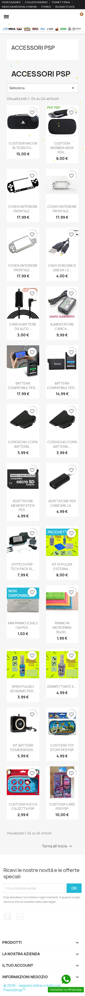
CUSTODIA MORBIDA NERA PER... (62, 147)
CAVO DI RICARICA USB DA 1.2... (62, 267)
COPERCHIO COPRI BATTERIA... (23, 444)
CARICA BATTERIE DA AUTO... (22, 326)
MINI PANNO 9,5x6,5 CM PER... (23, 625)
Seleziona (42, 88)
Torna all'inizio (57, 846)
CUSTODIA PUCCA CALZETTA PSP (23, 806)
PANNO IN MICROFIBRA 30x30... (62, 627)
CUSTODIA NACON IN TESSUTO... (23, 145)
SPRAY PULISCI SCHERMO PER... (23, 688)
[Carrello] (79, 17)
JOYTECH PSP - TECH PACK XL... (22, 566)
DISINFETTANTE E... (62, 686)
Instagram (20, 916)
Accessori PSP (33, 48)
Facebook (7, 916)
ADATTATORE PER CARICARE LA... (62, 503)
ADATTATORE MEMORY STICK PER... (23, 505)
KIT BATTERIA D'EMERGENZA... (23, 747)
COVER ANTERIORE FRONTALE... (23, 208)
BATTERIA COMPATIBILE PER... (23, 385)
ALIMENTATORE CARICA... (62, 326)
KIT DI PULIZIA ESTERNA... (62, 566)
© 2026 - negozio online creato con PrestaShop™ (32, 987)
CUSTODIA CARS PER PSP (62, 806)
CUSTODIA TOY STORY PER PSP (62, 747)
